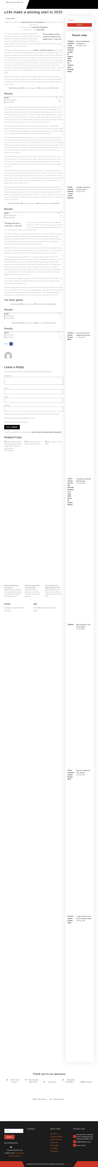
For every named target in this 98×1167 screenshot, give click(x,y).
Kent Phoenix (14, 4)
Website (7, 405)
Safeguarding (54, 1151)
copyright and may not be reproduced (32, 22)
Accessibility (54, 1148)
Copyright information (56, 1136)
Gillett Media (40, 29)
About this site (54, 1134)
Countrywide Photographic (39, 27)
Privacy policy (54, 1145)
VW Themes (68, 1164)
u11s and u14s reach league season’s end (52, 586)
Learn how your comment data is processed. (46, 432)
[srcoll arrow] (93, 1163)
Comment (8, 376)
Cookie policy (54, 1142)
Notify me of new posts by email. (17, 422)
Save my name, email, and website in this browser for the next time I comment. (32, 414)
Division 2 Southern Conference (43, 50)
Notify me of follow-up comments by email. (20, 418)
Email (6, 397)
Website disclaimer (56, 1139)
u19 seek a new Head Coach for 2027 (32, 586)
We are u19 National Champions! (11, 586)
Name (6, 388)
